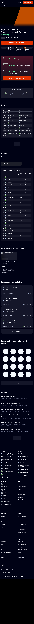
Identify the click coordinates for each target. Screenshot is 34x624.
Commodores (11, 210)
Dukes (9, 235)
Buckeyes (10, 179)
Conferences (9, 157)
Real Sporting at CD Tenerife (10, 422)
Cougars (10, 205)
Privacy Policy (14, 576)
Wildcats (10, 218)
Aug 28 (4, 120)
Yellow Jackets (11, 230)
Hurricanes (10, 200)
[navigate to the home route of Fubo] (3, 2)
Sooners (9, 195)
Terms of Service (5, 576)
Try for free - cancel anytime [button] (17, 42)
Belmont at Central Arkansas (10, 429)
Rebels (9, 189)
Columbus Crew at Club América (12, 409)
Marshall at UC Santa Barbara (10, 403)
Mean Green (10, 238)
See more (17, 144)
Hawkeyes (10, 233)
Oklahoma (20, 47)
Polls (2, 157)
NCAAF (12, 47)
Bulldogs (10, 182)
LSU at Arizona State (8, 396)
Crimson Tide (11, 197)
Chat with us (21, 557)
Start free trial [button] (27, 2)
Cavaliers (10, 223)
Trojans (9, 215)
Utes (9, 212)
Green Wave (10, 225)
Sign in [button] (19, 2)
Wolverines (10, 220)
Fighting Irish (11, 202)
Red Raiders (10, 184)
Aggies (9, 192)
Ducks (9, 187)
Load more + (17, 437)
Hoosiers (10, 177)
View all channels (17, 383)
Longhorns (10, 207)
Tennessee (29, 47)
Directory (21, 576)
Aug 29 (4, 128)
